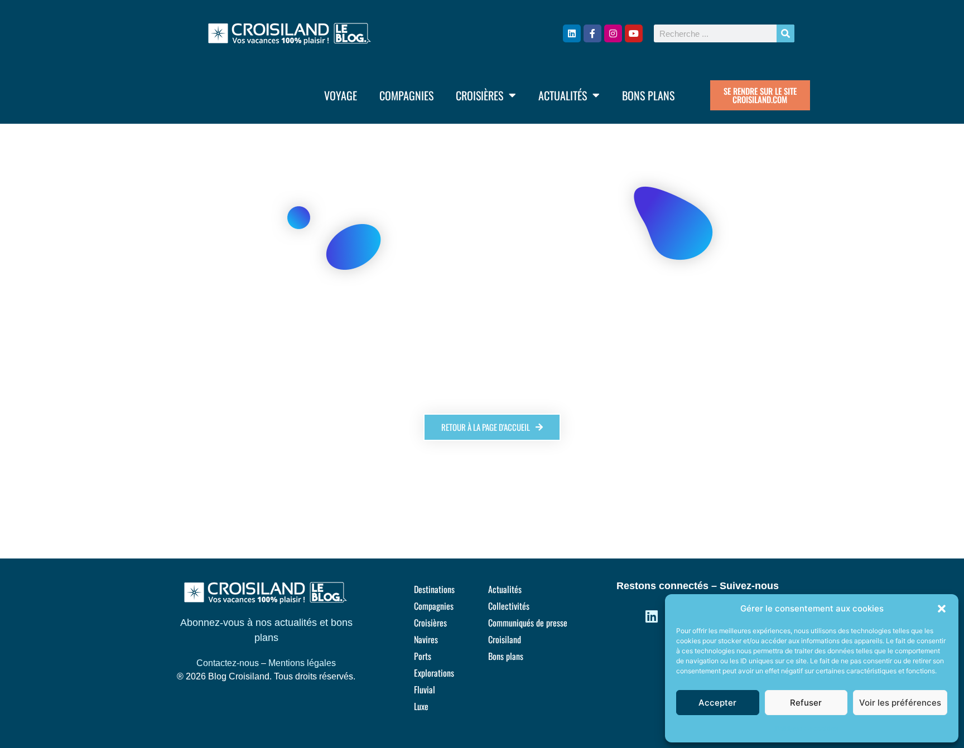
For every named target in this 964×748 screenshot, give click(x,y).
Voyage (340, 95)
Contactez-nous (227, 663)
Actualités (562, 95)
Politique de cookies (806, 728)
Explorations (434, 672)
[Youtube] (634, 33)
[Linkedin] (572, 33)
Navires (426, 639)
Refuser (806, 702)
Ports (422, 656)
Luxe (421, 706)
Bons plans (648, 95)
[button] (941, 608)
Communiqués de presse (527, 622)
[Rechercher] (785, 33)
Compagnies (406, 95)
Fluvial (424, 689)
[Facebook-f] (592, 33)
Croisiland (504, 639)
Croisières (479, 95)
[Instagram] (613, 33)
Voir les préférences (900, 702)
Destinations (434, 589)
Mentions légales (302, 663)
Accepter (717, 702)
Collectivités (508, 606)
